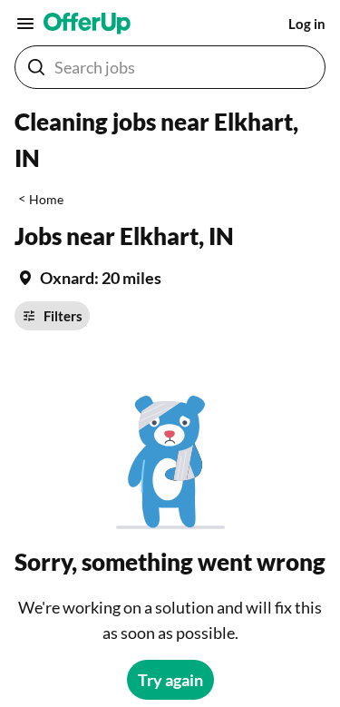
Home (46, 199)
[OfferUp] (87, 23)
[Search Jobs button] (36, 67)
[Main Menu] (25, 23)
